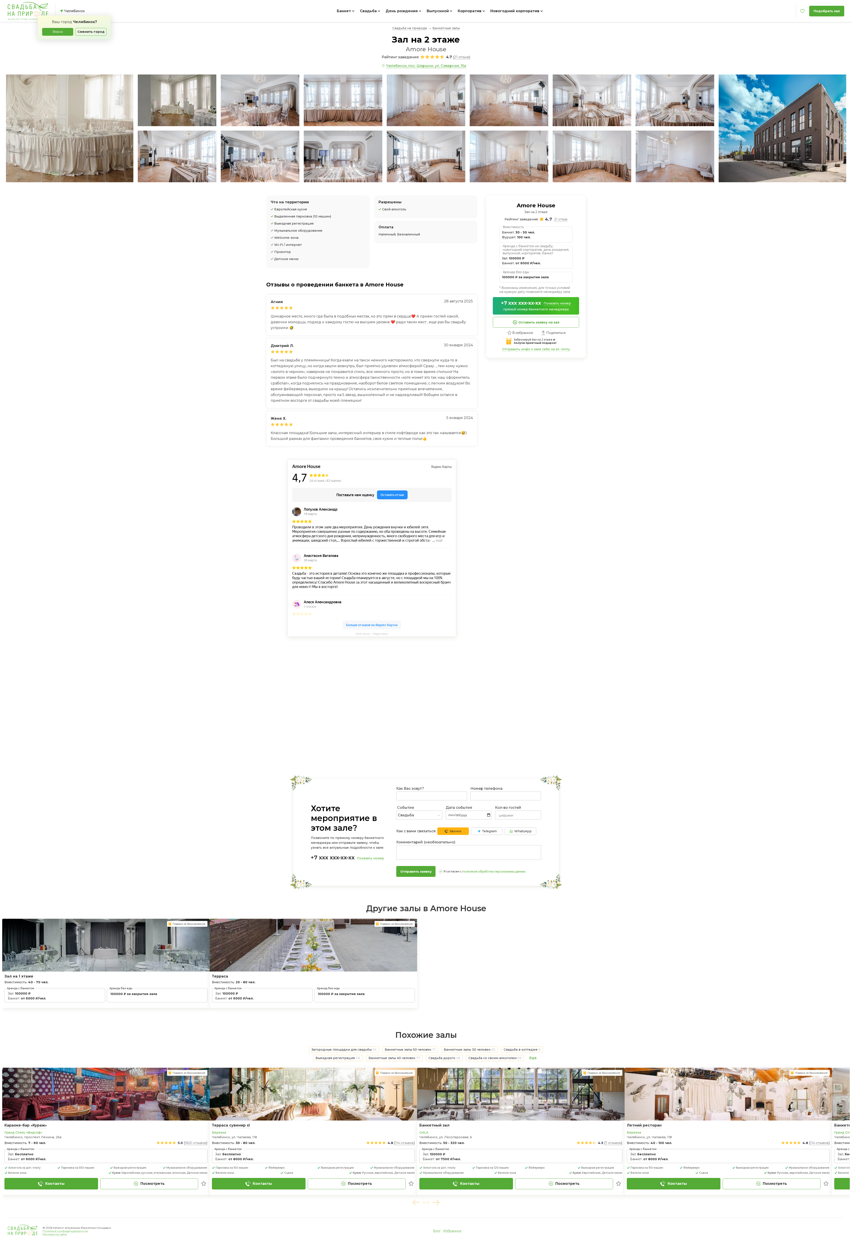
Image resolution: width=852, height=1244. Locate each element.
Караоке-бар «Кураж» (25, 1125)
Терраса (220, 976)
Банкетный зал (434, 1125)
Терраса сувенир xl (231, 1125)
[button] (416, 1202)
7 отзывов (613, 1143)
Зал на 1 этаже (18, 976)
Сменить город (91, 32)
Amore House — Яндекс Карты (372, 634)
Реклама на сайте (55, 1234)
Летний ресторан (644, 1125)
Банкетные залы (446, 28)
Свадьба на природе (409, 28)
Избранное (452, 1231)
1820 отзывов (195, 1143)
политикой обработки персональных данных (493, 871)
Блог (437, 1231)
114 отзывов (404, 1143)
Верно (58, 32)
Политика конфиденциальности (65, 1231)
